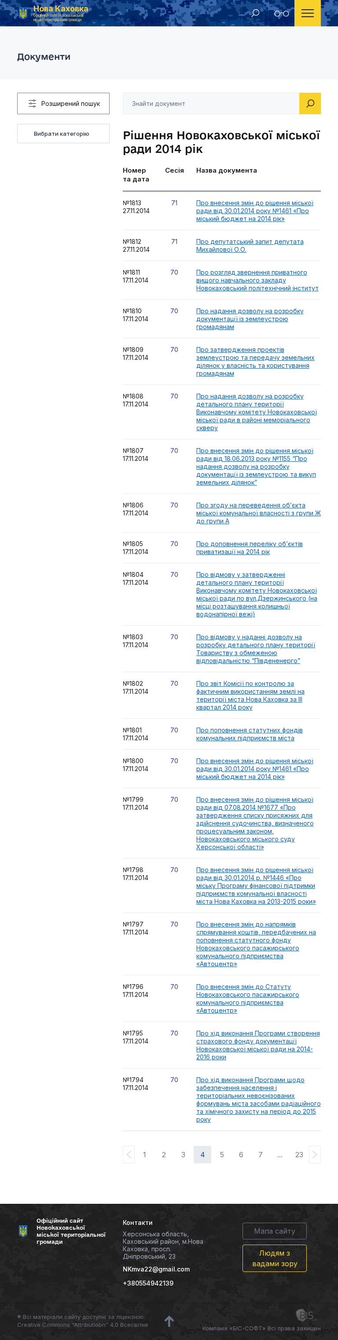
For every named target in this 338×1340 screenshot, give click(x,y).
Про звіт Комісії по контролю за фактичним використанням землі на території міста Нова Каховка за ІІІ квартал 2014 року (250, 695)
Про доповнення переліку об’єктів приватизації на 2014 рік (249, 547)
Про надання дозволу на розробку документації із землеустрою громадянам (250, 318)
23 (299, 1154)
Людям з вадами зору (275, 1258)
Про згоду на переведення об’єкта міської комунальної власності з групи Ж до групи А (258, 513)
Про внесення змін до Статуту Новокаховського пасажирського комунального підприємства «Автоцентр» (247, 998)
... (280, 1154)
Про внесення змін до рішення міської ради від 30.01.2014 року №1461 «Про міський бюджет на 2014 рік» (254, 210)
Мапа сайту (274, 1231)
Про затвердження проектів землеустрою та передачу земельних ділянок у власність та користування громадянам (255, 361)
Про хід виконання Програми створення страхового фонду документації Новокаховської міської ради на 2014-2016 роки (258, 1045)
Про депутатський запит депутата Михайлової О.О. (250, 245)
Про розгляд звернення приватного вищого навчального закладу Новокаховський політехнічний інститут (257, 280)
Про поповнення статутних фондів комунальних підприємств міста (249, 734)
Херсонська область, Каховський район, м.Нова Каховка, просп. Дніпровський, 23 (163, 1245)
